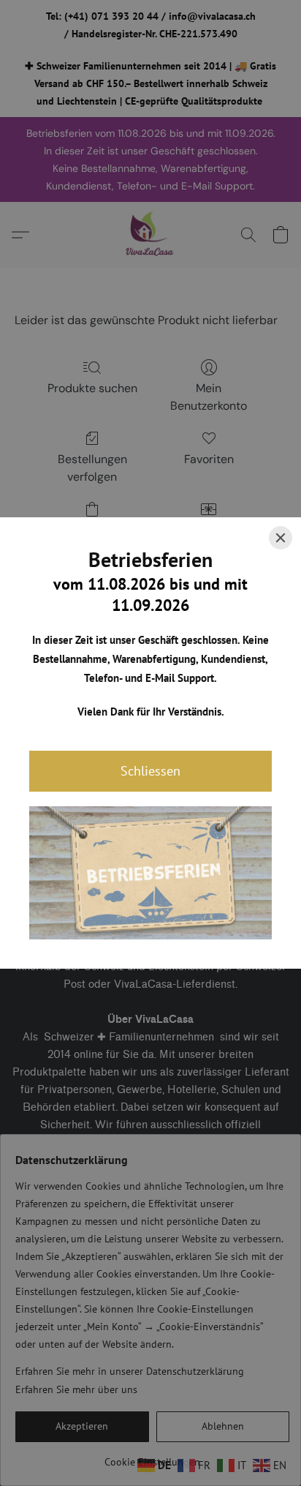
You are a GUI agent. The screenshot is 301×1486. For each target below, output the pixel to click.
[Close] (280, 537)
